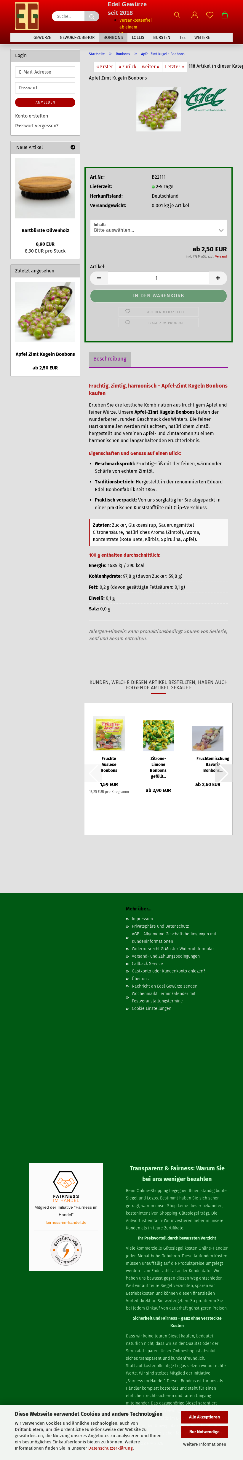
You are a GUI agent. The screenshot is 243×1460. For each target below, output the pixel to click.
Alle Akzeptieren (204, 1417)
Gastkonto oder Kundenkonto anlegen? (168, 971)
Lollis (138, 37)
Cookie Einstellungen (151, 1008)
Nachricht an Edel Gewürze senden (164, 986)
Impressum (142, 918)
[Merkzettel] (209, 17)
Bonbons (113, 37)
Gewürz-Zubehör (77, 37)
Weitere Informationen (204, 1444)
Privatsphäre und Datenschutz (160, 926)
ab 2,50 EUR (45, 368)
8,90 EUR (45, 244)
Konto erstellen (31, 116)
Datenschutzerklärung (110, 1448)
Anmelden (45, 102)
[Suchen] (177, 17)
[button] (194, 17)
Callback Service (147, 963)
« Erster (104, 66)
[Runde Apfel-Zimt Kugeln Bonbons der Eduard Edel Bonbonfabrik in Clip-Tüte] (158, 109)
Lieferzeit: (101, 186)
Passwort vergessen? (36, 125)
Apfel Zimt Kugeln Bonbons (45, 354)
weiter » (150, 66)
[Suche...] (91, 16)
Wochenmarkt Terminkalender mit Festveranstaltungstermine (164, 997)
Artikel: (97, 266)
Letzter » (174, 66)
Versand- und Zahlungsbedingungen (166, 956)
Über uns (140, 978)
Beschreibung (109, 359)
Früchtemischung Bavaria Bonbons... (212, 764)
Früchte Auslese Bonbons (109, 764)
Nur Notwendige (204, 1431)
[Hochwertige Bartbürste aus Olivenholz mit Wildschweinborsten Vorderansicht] (45, 188)
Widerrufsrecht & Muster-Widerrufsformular (173, 948)
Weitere (202, 37)
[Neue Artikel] (73, 147)
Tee (182, 37)
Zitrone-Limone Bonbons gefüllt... (158, 767)
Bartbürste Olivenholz (45, 230)
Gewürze (42, 37)
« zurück (127, 66)
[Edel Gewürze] (29, 16)
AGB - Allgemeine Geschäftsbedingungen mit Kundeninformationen (174, 937)
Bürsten (161, 37)
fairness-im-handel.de (66, 1222)
